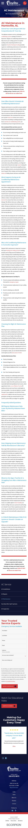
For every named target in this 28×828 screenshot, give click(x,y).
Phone (3, 640)
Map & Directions (14, 787)
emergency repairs (14, 282)
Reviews (14, 800)
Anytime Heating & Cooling (13, 45)
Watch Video (8, 706)
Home (14, 794)
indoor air (3, 173)
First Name (4, 630)
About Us (14, 797)
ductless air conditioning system (12, 121)
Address (4, 650)
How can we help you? (7, 660)
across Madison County (16, 386)
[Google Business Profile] (12, 810)
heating (8, 250)
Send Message (8, 686)
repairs (19, 165)
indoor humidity (18, 502)
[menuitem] (14, 589)
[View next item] (6, 758)
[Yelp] (15, 810)
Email (3, 645)
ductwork (3, 200)
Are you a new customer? (8, 655)
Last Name (4, 635)
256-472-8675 (14, 776)
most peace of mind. (17, 352)
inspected (10, 117)
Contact (14, 803)
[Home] (13, 3)
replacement (4, 394)
